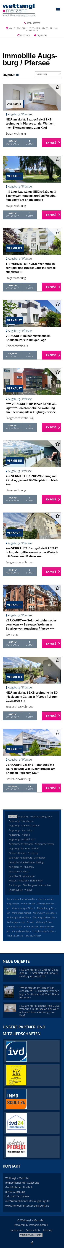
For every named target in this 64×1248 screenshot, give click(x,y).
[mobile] (58, 9)
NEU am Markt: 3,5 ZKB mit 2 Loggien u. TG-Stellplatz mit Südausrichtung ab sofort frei (39, 973)
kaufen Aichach (14, 926)
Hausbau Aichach (33, 935)
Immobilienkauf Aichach (44, 931)
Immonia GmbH (38, 1224)
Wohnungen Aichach (21, 912)
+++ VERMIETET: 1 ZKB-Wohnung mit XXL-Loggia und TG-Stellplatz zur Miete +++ (32, 480)
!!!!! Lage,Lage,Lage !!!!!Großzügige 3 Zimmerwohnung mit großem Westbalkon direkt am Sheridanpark (31, 195)
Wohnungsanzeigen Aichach (20, 921)
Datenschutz (32, 1230)
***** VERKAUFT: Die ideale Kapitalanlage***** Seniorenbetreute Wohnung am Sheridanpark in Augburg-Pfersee (31, 408)
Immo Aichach (28, 903)
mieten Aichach (30, 926)
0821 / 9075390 (33, 23)
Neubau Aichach (15, 935)
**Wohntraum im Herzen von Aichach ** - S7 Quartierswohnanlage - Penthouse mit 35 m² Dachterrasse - (39, 992)
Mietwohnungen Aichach (23, 908)
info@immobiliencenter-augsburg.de (27, 1201)
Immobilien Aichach (21, 931)
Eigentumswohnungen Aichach (22, 899)
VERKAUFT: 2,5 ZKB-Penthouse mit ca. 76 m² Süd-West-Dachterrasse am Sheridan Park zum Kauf (30, 768)
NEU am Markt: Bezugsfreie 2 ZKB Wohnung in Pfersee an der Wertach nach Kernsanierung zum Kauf (30, 123)
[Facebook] (32, 1243)
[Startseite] (19, 10)
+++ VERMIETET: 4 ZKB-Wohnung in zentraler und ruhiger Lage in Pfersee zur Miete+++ (31, 267)
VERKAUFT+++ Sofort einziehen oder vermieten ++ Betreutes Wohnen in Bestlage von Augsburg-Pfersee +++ (31, 624)
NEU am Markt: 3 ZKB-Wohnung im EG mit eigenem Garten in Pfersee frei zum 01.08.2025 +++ (32, 696)
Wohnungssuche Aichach (45, 917)
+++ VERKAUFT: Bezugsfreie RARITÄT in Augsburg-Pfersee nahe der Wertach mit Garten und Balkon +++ (32, 552)
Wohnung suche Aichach (19, 917)
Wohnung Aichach (44, 921)
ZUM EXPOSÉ (51, 142)
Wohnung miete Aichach (45, 912)
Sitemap (47, 1230)
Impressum (16, 1230)
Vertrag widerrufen (30, 1234)
